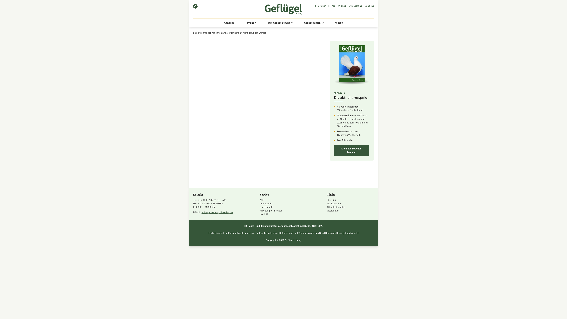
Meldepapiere (334, 203)
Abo (333, 6)
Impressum (266, 203)
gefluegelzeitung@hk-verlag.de (217, 212)
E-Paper (322, 6)
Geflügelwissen (312, 22)
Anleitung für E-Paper (271, 210)
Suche (371, 6)
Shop (343, 6)
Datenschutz (266, 207)
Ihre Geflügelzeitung (279, 22)
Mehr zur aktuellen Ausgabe (351, 150)
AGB (262, 200)
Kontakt (339, 22)
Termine (249, 22)
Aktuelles (229, 22)
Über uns (331, 200)
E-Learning (356, 6)
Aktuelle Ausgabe (336, 207)
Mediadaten (333, 210)
